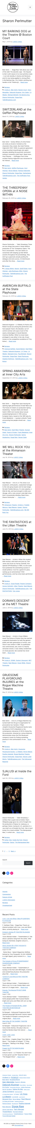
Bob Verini (14, 90)
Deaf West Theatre (18, 430)
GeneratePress (19, 1125)
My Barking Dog (24, 95)
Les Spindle (15, 1096)
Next (13, 851)
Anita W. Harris (22, 1075)
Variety (4, 178)
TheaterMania (7, 1112)
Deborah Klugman (15, 92)
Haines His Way (18, 1089)
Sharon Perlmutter (8, 97)
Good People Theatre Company (21, 583)
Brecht (17, 268)
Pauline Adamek (7, 754)
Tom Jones (16, 591)
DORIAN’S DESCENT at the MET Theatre (16, 602)
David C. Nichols (20, 1082)
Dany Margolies (8, 1082)
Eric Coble (25, 92)
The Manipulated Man (22, 842)
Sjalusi (12, 842)
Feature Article (7, 897)
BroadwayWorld (15, 1079)
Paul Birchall (22, 354)
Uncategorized (7, 905)
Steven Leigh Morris (7, 1109)
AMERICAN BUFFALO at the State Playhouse (16, 289)
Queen (20, 507)
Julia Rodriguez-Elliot (15, 271)
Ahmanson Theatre (10, 505)
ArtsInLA (7, 90)
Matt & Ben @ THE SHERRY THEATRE (14, 1021)
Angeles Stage (15, 1075)
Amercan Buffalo (9, 349)
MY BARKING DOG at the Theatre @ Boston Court (17, 34)
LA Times (24, 351)
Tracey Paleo (28, 1114)
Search (4, 860)
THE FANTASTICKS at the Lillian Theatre (16, 523)
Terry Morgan (19, 1109)
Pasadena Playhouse (19, 1101)
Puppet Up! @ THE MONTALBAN (13, 1048)
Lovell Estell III (22, 1096)
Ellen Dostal (29, 1085)
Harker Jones (27, 1089)
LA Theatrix (16, 1094)
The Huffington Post (23, 175)
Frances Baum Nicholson (15, 1087)
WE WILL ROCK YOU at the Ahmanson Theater (16, 450)
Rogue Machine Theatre (22, 754)
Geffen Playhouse (17, 168)
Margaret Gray (12, 354)
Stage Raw (18, 97)
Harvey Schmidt (7, 586)
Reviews (7, 87)
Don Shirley (23, 1085)
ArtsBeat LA (6, 1077)
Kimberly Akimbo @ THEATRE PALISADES (16, 932)
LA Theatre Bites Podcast (7, 1094)
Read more (24, 82)
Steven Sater (22, 437)
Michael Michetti (13, 95)
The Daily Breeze (18, 1112)
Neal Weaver (12, 507)
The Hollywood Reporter (7, 1114)
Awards (4, 891)
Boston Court (22, 90)
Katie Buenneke (18, 1091)
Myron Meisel (13, 170)
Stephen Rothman (8, 359)
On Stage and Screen (8, 1101)
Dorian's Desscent (22, 660)
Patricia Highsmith (24, 170)
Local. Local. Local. (8, 1035)
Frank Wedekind (23, 432)
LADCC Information (8, 900)
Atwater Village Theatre (24, 1077)
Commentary (6, 894)
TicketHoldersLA (18, 1114)
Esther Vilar (8, 840)
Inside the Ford (17, 840)
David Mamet (20, 349)
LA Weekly (19, 752)
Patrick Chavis (6, 1103)
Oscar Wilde (21, 663)
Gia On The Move (7, 1089)
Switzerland (27, 173)
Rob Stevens (6, 1107)
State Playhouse (23, 356)
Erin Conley (5, 1087)
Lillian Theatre (18, 586)
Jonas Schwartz (8, 1092)
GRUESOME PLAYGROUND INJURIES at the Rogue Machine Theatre (13, 681)
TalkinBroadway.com (9, 100)
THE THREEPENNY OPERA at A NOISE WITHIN (15, 191)
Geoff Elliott (23, 268)
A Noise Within (9, 268)
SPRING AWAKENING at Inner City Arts (16, 372)
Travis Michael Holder (8, 1116)
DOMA (13, 660)
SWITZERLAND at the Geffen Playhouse (16, 111)
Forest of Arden (12, 432)
